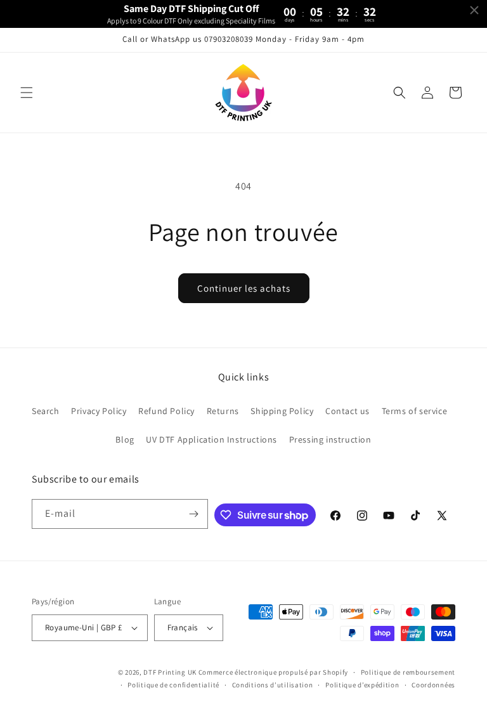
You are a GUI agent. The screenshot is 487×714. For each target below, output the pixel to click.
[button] (27, 93)
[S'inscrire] (193, 514)
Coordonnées (433, 684)
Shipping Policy (281, 411)
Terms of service (415, 411)
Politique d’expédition (362, 684)
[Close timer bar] (474, 10)
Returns (223, 411)
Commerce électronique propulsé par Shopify (273, 672)
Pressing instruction (330, 439)
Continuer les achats (243, 288)
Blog (124, 439)
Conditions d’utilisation (272, 684)
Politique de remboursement (408, 672)
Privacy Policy (98, 411)
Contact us (347, 411)
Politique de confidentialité (173, 684)
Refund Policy (166, 411)
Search (46, 411)
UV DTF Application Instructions (211, 439)
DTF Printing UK (170, 672)
